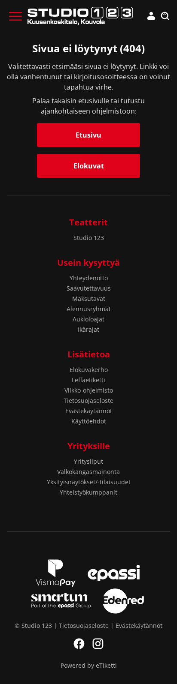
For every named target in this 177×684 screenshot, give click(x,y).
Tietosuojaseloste (88, 400)
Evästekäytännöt (88, 411)
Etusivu (88, 135)
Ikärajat (88, 329)
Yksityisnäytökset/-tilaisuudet (89, 482)
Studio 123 (88, 238)
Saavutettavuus (89, 288)
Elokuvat (88, 166)
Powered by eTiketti (89, 665)
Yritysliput (88, 461)
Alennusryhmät (89, 309)
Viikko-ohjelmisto (88, 390)
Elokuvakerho (89, 370)
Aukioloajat (88, 319)
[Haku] (165, 16)
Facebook (79, 644)
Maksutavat (88, 298)
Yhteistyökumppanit (88, 492)
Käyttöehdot (88, 421)
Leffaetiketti (88, 380)
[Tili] (151, 16)
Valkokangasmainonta (88, 472)
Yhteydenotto (89, 278)
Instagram (98, 644)
